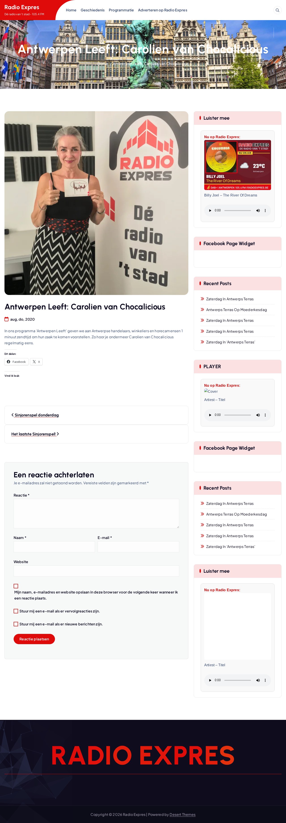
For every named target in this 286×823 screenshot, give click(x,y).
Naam (20, 537)
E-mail (105, 537)
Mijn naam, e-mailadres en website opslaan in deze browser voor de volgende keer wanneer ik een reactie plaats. (96, 595)
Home (71, 10)
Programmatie (121, 10)
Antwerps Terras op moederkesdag (236, 309)
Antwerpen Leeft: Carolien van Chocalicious (151, 63)
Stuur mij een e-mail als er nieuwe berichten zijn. (61, 624)
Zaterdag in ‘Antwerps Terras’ (230, 342)
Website (21, 561)
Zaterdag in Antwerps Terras (230, 299)
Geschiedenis (93, 10)
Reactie (21, 495)
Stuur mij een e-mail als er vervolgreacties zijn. (59, 611)
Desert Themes (183, 814)
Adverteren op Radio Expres (162, 10)
